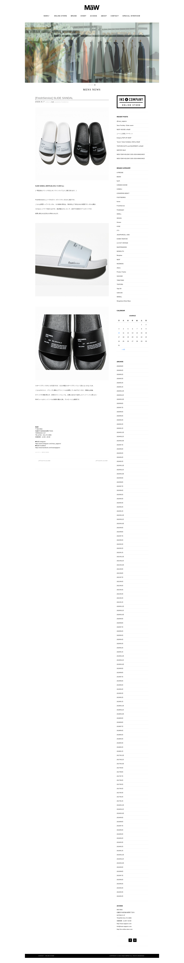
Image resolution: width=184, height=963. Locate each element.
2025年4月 (120, 420)
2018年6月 (120, 730)
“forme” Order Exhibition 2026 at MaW (128, 142)
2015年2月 (120, 896)
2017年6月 (120, 780)
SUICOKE (120, 276)
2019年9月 (120, 668)
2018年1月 (120, 751)
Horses (119, 222)
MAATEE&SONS (122, 247)
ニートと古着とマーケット (125, 133)
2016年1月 (120, 850)
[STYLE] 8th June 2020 (101, 460)
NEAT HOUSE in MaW (123, 129)
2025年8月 (120, 403)
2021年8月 (120, 573)
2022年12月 (120, 515)
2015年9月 (120, 867)
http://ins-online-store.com (125, 929)
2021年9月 (120, 569)
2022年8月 (120, 532)
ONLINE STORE (60, 16)
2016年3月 (120, 842)
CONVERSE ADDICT (123, 193)
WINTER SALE (121, 150)
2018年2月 (120, 747)
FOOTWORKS (121, 197)
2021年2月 (120, 598)
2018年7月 (120, 726)
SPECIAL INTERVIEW (131, 16)
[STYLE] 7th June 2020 (44, 460)
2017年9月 (120, 768)
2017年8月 (120, 772)
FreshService (65, 102)
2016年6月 (120, 830)
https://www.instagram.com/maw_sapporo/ (48, 443)
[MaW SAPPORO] (92, 9)
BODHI (119, 177)
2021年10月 (120, 565)
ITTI (118, 230)
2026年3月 (120, 378)
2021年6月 (120, 581)
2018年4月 (120, 739)
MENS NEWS (45, 452)
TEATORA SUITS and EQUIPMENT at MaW (130, 146)
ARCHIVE (120, 362)
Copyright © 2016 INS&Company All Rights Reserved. (127, 955)
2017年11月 (120, 759)
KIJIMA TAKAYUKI (122, 239)
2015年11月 (120, 859)
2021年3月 (120, 594)
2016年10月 (120, 813)
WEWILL (119, 297)
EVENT (83, 16)
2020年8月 (120, 623)
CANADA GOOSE (122, 185)
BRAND (74, 16)
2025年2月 (120, 424)
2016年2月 (120, 846)
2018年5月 (120, 734)
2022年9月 (120, 527)
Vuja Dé (119, 288)
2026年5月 (120, 374)
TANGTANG (120, 280)
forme (118, 201)
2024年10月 (120, 440)
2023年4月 (120, 498)
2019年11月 (120, 660)
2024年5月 (120, 453)
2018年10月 (120, 714)
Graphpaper (120, 210)
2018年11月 (120, 710)
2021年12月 (120, 556)
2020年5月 (120, 635)
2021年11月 (120, 561)
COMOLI (119, 189)
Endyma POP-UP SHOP (124, 138)
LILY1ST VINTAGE (122, 243)
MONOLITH (120, 251)
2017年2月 (120, 797)
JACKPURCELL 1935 (123, 234)
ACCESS (93, 16)
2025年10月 (120, 399)
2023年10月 (120, 474)
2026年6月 (120, 370)
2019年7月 (120, 677)
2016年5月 (120, 834)
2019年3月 (120, 693)
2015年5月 (120, 883)
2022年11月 (120, 519)
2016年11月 (120, 809)
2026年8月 (120, 366)
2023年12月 (120, 465)
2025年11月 (120, 395)
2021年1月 (120, 602)
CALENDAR (121, 310)
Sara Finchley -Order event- (125, 125)
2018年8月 (120, 722)
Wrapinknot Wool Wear (124, 301)
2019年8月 (120, 672)
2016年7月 (120, 826)
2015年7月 (120, 875)
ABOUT (104, 16)
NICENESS (120, 263)
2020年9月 (120, 618)
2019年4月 (120, 689)
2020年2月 (120, 648)
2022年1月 (120, 552)
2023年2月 (120, 507)
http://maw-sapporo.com (124, 923)
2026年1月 (120, 387)
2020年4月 (120, 639)
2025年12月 (120, 391)
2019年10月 (120, 664)
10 (119, 333)
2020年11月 (120, 610)
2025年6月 (120, 411)
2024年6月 (120, 449)
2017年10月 (120, 763)
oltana (118, 268)
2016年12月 (120, 805)
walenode (120, 292)
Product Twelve (121, 272)
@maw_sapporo (122, 121)
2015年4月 (120, 888)
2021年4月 (120, 589)
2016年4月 (120, 838)
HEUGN (119, 218)
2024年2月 (120, 461)
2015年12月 (120, 855)
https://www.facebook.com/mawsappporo (47, 447)
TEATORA (120, 284)
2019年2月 (120, 697)
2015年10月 (120, 863)
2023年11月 (120, 469)
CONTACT (115, 16)
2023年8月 (120, 482)
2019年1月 (120, 701)
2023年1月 (120, 511)
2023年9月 (120, 478)
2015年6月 (120, 879)
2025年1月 (120, 428)
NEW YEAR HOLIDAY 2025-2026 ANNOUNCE (131, 154)
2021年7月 (120, 577)
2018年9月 (120, 718)
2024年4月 (120, 457)
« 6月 (123, 349)
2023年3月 (120, 503)
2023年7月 (120, 486)
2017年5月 (120, 784)
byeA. (118, 181)
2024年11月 (120, 436)
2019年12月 (120, 656)
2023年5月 (120, 494)
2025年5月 (120, 416)
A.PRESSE (120, 172)
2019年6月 (120, 681)
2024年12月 (120, 432)
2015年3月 (120, 892)
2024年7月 (120, 445)
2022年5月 (120, 540)
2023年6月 (120, 490)
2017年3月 (120, 792)
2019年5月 (120, 685)
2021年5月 (120, 585)
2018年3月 (120, 743)
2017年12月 (120, 755)
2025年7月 (120, 407)
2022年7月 (120, 536)
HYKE (118, 226)
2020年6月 (120, 631)
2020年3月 (120, 643)
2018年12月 (120, 705)
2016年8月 (120, 821)
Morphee (119, 255)
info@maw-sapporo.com (124, 926)
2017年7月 (120, 776)
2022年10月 (120, 523)
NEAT (118, 259)
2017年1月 (120, 801)
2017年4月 (120, 788)
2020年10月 (120, 614)
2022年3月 (120, 544)
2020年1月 (120, 652)
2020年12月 (120, 606)
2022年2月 (120, 548)
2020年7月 (120, 627)
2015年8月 (120, 871)
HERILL (119, 214)
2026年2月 (120, 383)
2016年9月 (120, 817)
